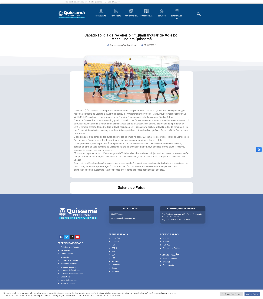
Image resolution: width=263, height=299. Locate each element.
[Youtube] (77, 237)
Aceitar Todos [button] (252, 294)
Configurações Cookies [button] (231, 294)
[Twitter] (66, 237)
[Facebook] (61, 237)
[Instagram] (72, 237)
